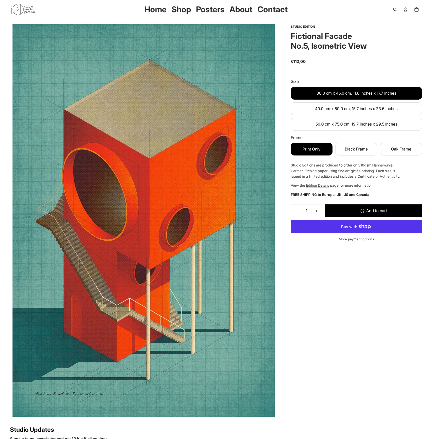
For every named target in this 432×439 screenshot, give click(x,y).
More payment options (356, 239)
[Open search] (395, 9)
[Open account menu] (405, 9)
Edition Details (317, 185)
